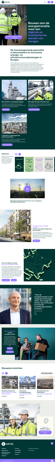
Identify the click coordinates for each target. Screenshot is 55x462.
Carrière (10, 348)
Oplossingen (5, 450)
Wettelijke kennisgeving (33, 448)
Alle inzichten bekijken (47, 373)
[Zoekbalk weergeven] (49, 2)
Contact (17, 454)
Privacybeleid (31, 450)
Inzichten (4, 448)
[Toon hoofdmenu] (52, 2)
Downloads (17, 452)
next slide (19, 154)
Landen (14, 280)
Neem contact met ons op (45, 432)
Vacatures (9, 351)
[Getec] (7, 445)
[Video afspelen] (27, 189)
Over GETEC (6, 280)
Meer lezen (36, 240)
